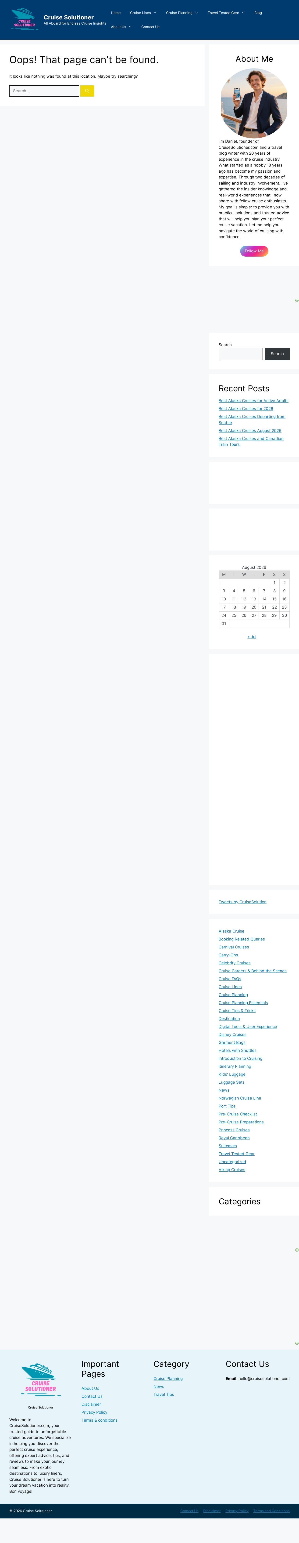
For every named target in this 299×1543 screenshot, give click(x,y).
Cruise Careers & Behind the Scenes (253, 971)
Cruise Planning (179, 13)
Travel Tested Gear (223, 13)
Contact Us (150, 27)
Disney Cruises (232, 1034)
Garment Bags (232, 1042)
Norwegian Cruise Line (240, 1098)
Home (116, 13)
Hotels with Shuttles (237, 1050)
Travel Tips (163, 1394)
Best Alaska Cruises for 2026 (246, 408)
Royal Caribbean (234, 1138)
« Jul (252, 637)
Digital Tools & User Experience (248, 1026)
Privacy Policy (94, 1412)
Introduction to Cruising (240, 1058)
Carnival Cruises (234, 947)
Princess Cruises (234, 1130)
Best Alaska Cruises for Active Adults (253, 400)
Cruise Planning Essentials (243, 1002)
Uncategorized (232, 1161)
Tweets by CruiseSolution (243, 902)
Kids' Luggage (232, 1074)
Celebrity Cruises (235, 963)
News (224, 1090)
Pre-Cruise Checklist (238, 1114)
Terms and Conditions (271, 1511)
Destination (229, 1018)
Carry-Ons (228, 955)
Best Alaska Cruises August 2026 (250, 430)
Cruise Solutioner (69, 17)
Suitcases (228, 1146)
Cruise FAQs (230, 979)
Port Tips (227, 1106)
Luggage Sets (232, 1082)
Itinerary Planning (235, 1066)
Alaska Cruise (231, 931)
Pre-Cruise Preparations (241, 1122)
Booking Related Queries (242, 939)
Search (225, 344)
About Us (118, 27)
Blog (258, 13)
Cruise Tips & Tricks (237, 1010)
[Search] (87, 91)
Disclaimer (91, 1404)
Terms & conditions (99, 1420)
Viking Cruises (232, 1169)
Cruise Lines (140, 13)
